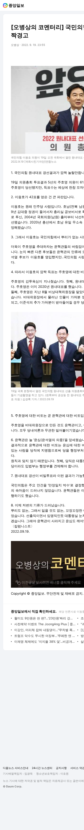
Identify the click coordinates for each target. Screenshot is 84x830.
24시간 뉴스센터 (42, 768)
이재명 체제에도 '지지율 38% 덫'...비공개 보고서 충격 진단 (44, 642)
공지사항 (61, 768)
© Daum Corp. (12, 786)
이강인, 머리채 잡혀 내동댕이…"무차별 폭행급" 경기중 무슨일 (44, 630)
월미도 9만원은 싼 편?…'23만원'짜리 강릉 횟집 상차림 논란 (44, 618)
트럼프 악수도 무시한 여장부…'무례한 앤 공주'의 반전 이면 (44, 636)
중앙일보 (16, 5)
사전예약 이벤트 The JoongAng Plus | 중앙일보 (44, 624)
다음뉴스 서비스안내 (15, 768)
